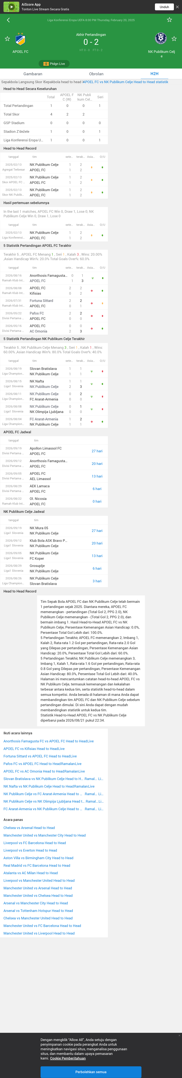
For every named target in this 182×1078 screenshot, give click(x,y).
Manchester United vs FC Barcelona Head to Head (42, 925)
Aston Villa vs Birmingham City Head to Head (38, 858)
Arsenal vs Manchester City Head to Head (35, 903)
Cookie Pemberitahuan (68, 1058)
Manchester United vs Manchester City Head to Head (44, 835)
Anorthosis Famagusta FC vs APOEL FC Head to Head (45, 741)
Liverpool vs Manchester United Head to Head (39, 880)
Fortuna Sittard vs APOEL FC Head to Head (36, 756)
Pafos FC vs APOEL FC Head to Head (32, 763)
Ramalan (68, 763)
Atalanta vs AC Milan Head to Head (30, 873)
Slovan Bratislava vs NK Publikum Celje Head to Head (43, 778)
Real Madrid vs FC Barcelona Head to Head (36, 865)
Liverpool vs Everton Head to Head (30, 850)
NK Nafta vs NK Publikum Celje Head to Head (38, 786)
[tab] (33, 74)
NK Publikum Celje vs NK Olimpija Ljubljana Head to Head (44, 801)
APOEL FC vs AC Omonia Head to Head (33, 771)
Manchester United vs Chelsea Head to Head (38, 895)
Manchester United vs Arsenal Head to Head (37, 888)
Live (90, 741)
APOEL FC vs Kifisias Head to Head (30, 748)
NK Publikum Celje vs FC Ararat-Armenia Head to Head (44, 794)
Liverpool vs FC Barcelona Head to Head (34, 843)
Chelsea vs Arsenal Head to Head (29, 827)
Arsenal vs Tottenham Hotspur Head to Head (38, 910)
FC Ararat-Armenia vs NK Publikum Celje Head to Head (44, 809)
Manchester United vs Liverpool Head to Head (39, 933)
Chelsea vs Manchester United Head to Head (38, 918)
